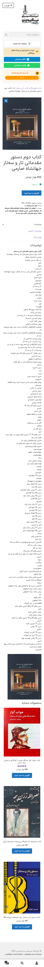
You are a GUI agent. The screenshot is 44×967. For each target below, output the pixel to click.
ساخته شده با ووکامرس (14, 954)
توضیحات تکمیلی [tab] (34, 231)
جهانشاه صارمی (34, 211)
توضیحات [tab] (37, 224)
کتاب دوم (24, 213)
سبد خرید (10, 961)
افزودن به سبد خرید (31, 193)
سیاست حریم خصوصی (32, 954)
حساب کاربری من (36, 963)
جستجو (22, 963)
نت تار (18, 213)
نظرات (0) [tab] (37, 237)
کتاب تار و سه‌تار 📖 (20, 88)
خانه (39, 88)
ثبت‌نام (22, 78)
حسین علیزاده (23, 211)
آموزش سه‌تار (24, 208)
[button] (6, 101)
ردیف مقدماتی (32, 213)
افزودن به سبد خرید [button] (22, 775)
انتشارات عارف (14, 208)
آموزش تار (32, 208)
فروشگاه (33, 88)
